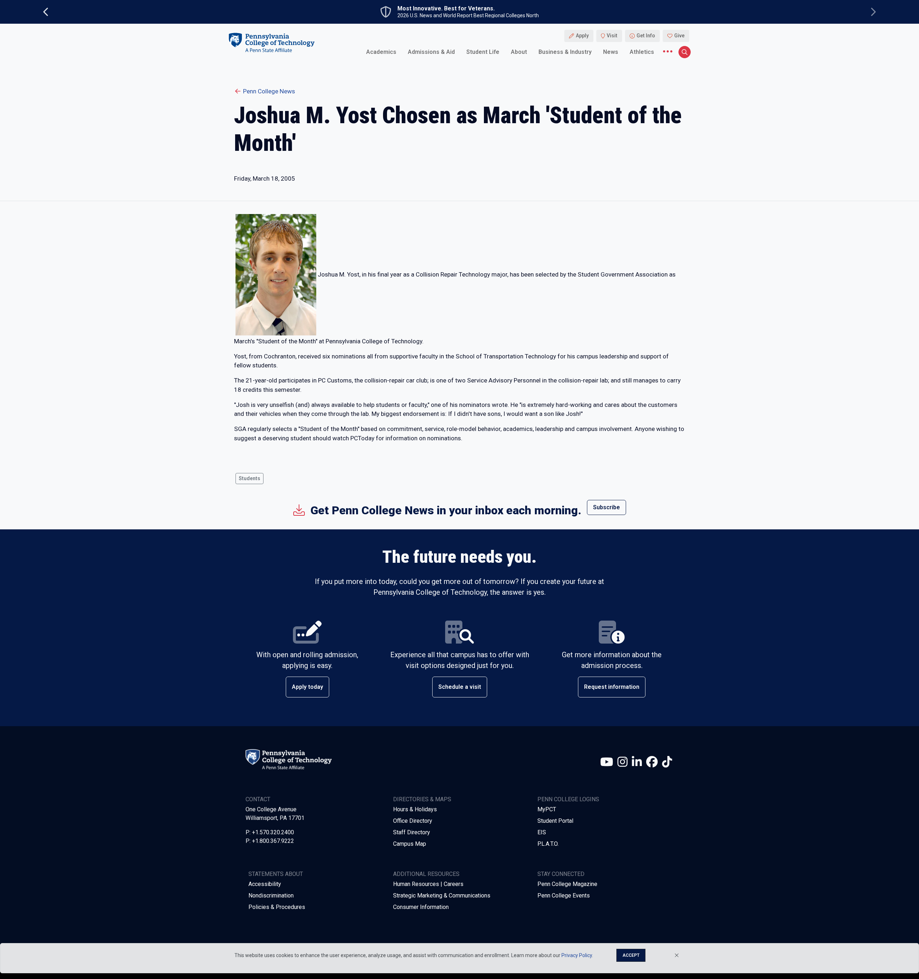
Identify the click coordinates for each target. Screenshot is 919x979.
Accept (630, 955)
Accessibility (264, 884)
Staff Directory (411, 832)
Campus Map (409, 843)
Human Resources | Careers (428, 884)
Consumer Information (421, 907)
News (610, 51)
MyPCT (546, 809)
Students (249, 478)
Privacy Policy (576, 955)
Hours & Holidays (415, 809)
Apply (582, 36)
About (519, 51)
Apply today (307, 686)
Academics (381, 51)
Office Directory (412, 820)
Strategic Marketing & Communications (441, 895)
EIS (541, 832)
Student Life (482, 51)
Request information (611, 686)
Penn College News (269, 91)
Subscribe (606, 507)
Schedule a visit (459, 686)
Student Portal (555, 820)
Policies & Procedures (276, 907)
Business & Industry (565, 51)
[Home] (271, 42)
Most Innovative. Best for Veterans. (446, 8)
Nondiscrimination (271, 895)
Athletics (642, 51)
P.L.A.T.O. (548, 843)
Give (679, 36)
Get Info (645, 36)
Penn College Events (563, 895)
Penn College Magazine (567, 884)
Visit (612, 36)
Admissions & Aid (431, 51)
